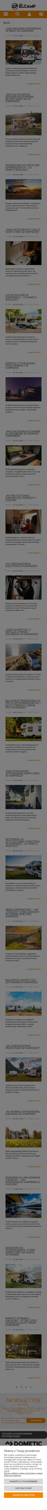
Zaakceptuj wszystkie (23, 1495)
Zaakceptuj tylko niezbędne (23, 1481)
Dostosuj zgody (23, 1488)
